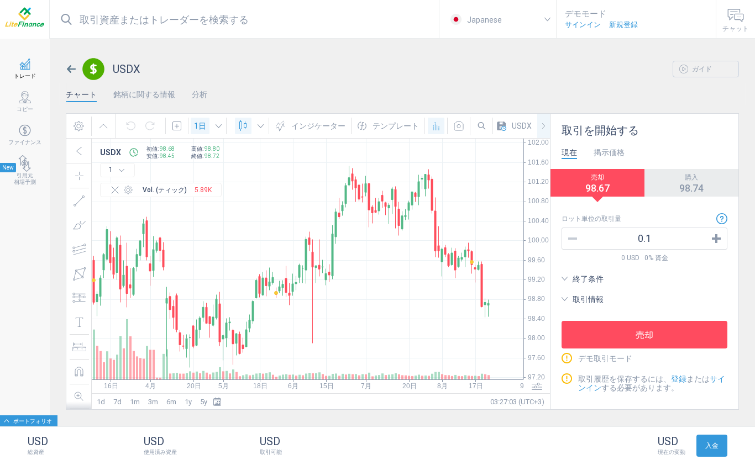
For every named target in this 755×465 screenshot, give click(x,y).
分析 (199, 94)
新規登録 (623, 24)
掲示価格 (609, 152)
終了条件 (588, 278)
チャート (81, 94)
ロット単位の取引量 (591, 219)
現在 (569, 152)
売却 (644, 335)
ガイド (701, 69)
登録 (678, 378)
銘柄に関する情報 (144, 94)
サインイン (583, 24)
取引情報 (588, 299)
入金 (712, 446)
